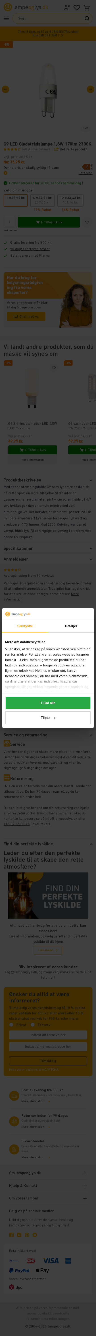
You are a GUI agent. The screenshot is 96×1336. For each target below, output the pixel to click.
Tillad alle (48, 703)
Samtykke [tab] (25, 626)
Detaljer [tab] (71, 626)
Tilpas (45, 718)
